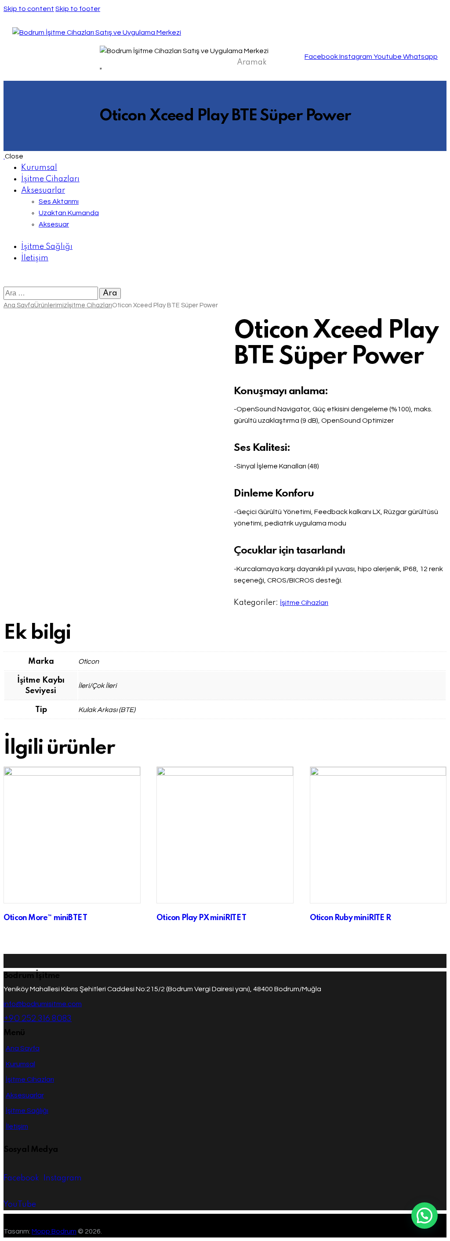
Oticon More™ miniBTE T (45, 918)
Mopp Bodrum (54, 1231)
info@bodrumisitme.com (43, 1003)
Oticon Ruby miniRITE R (350, 918)
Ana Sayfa (19, 305)
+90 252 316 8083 (38, 1019)
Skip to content (29, 8)
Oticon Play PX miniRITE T (201, 918)
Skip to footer (77, 8)
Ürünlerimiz (50, 305)
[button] (424, 1215)
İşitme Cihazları (89, 305)
